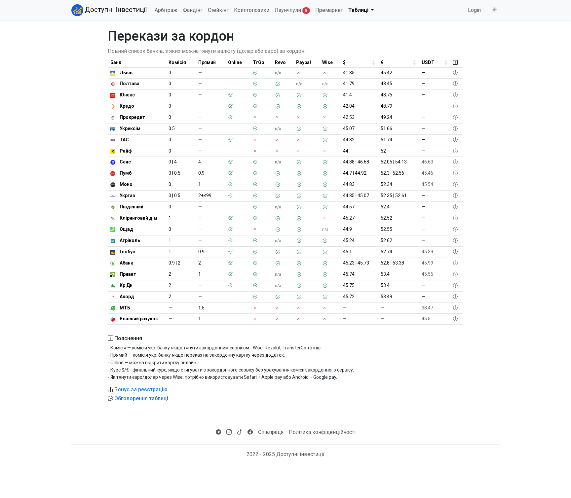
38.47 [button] (427, 307)
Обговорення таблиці (141, 398)
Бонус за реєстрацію (141, 389)
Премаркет (329, 10)
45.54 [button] (427, 184)
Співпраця (271, 432)
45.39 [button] (427, 251)
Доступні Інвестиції (115, 10)
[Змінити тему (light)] (494, 10)
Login (474, 10)
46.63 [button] (427, 161)
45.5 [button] (426, 318)
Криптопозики (251, 10)
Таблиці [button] (359, 10)
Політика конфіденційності (322, 432)
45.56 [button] (427, 274)
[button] (455, 72)
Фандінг (193, 10)
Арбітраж (166, 10)
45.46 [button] (427, 173)
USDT (428, 62)
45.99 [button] (427, 263)
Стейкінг (218, 10)
